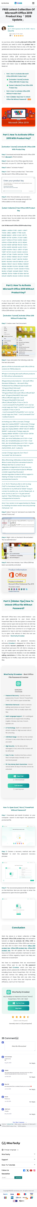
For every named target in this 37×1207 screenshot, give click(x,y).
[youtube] (31, 1170)
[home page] (5, 4)
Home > (4, 1124)
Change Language (10, 1150)
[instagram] (34, 1170)
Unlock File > (11, 1124)
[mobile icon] (33, 3)
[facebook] (24, 1170)
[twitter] (27, 1170)
